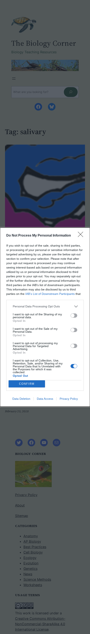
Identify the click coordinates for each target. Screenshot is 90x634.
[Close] (82, 236)
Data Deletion (21, 398)
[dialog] (45, 317)
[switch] (74, 315)
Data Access (45, 398)
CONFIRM (27, 383)
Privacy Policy (69, 398)
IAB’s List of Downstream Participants (50, 293)
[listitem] (45, 306)
